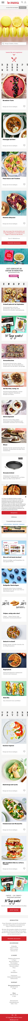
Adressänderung (14, 1002)
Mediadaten (14, 972)
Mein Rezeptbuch (14, 961)
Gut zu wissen (14, 949)
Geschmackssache (14, 964)
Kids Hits (6, 697)
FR (15, 1015)
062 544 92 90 (14, 994)
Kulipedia (14, 946)
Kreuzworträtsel (8, 473)
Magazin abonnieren (14, 958)
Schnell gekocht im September (13, 304)
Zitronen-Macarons (14, 30)
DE (12, 1015)
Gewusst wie (14, 950)
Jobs (14, 971)
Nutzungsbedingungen (14, 977)
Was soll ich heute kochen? (12, 557)
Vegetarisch (7, 669)
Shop (14, 967)
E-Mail (14, 988)
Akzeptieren (14, 512)
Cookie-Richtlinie (8, 524)
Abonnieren (22, 7)
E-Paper (14, 960)
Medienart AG (14, 1020)
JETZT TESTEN (14, 910)
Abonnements (14, 1000)
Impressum (21, 524)
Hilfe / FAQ (14, 1003)
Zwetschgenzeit (8, 416)
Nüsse (5, 445)
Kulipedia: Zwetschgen (11, 585)
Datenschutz (15, 524)
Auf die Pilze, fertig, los (11, 388)
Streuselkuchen (8, 360)
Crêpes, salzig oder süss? (11, 613)
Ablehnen (14, 517)
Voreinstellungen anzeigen (14, 521)
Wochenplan (14, 963)
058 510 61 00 (14, 987)
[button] (25, 497)
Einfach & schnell (9, 641)
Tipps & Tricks (14, 947)
